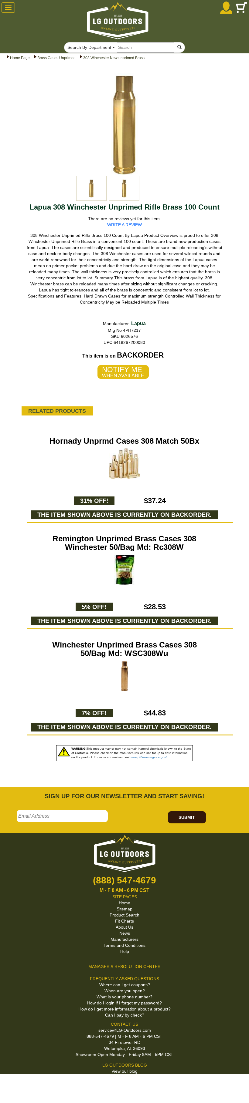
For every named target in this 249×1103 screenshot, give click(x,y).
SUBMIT (187, 817)
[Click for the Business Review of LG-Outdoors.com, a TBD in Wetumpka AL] (7, 1084)
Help (124, 951)
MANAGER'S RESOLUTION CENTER (124, 966)
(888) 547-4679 (124, 880)
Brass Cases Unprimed (56, 58)
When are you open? (124, 990)
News (124, 933)
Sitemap (124, 908)
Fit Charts (124, 921)
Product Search (124, 915)
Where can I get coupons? (124, 984)
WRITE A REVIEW (124, 224)
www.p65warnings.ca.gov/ (149, 757)
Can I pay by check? (124, 1015)
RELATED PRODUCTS (57, 411)
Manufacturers (124, 939)
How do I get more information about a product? (124, 1009)
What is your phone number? (124, 996)
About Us (124, 927)
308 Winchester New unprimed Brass (114, 58)
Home (124, 902)
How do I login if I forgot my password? (124, 1002)
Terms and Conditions (124, 945)
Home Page (20, 58)
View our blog (124, 1071)
